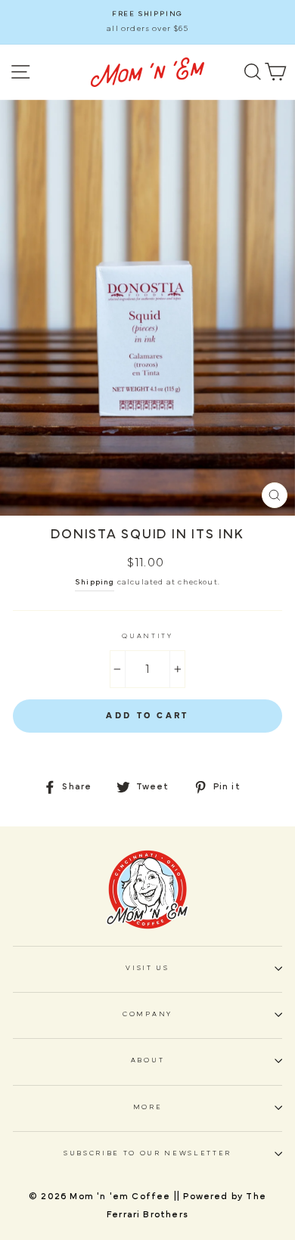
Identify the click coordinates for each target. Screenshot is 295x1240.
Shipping (95, 582)
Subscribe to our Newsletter (147, 1153)
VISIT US (147, 968)
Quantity (147, 636)
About (147, 1060)
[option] (147, 22)
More (148, 1107)
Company (147, 1014)
